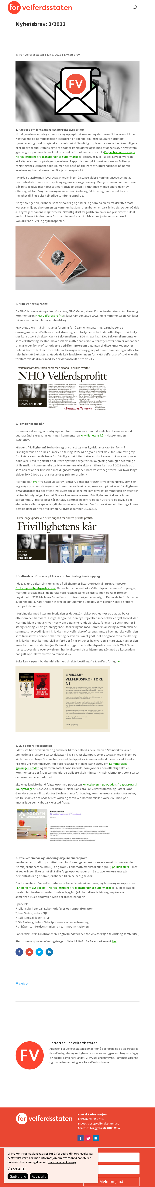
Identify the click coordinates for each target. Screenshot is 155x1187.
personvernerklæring (62, 1162)
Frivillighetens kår (93, 435)
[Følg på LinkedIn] (96, 1138)
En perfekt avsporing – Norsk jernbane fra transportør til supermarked (65, 887)
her (118, 661)
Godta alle (17, 1176)
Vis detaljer (17, 1168)
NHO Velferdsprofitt (49, 315)
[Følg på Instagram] (88, 1138)
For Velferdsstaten (31, 54)
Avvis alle (39, 1176)
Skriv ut (23, 983)
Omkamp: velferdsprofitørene (36, 588)
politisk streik (121, 867)
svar (36, 481)
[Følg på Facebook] (81, 1138)
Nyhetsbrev (72, 54)
